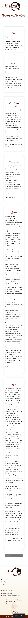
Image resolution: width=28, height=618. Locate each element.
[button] (14, 555)
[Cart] (25, 6)
